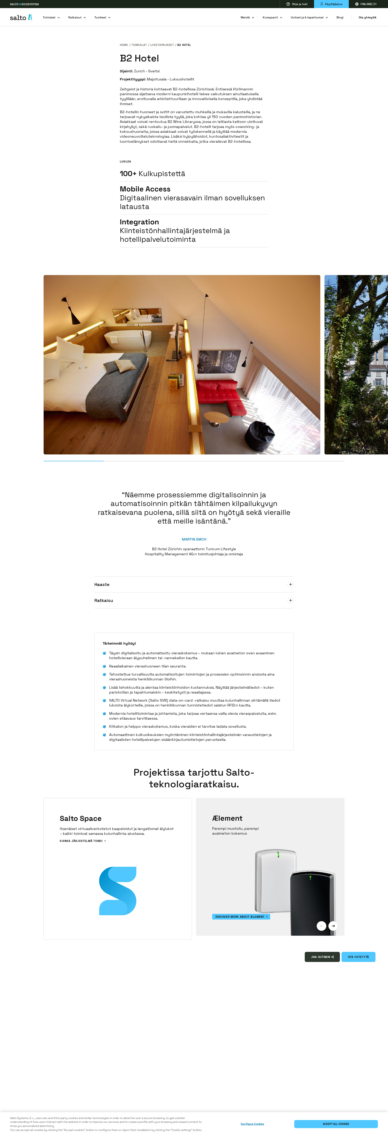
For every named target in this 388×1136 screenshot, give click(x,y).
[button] (321, 926)
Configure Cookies (252, 1124)
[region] (194, 1124)
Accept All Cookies (336, 1124)
